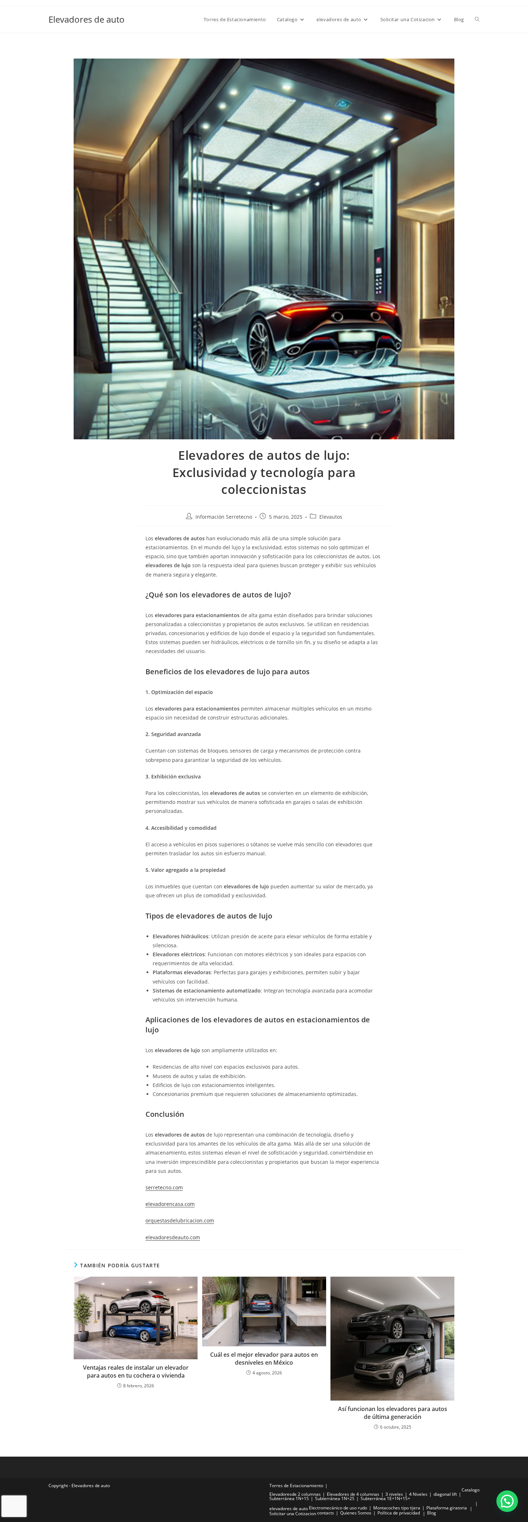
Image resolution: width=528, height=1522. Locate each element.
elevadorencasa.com (170, 1204)
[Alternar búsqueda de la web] (477, 19)
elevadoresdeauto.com (172, 1237)
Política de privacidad (399, 1513)
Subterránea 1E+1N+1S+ (385, 1498)
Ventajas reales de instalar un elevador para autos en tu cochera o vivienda (136, 1371)
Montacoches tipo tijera (396, 1508)
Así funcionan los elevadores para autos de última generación (392, 1413)
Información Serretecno (223, 516)
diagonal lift (445, 1494)
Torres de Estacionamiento (296, 1485)
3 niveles (394, 1494)
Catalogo (471, 1490)
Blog (431, 1513)
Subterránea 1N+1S (289, 1498)
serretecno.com (164, 1187)
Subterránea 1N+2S (335, 1498)
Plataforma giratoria (446, 1508)
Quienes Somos (355, 1513)
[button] (507, 1501)
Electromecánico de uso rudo (338, 1508)
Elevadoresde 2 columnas (295, 1494)
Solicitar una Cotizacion (292, 1514)
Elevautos (330, 516)
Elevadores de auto (86, 19)
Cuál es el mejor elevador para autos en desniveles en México (264, 1358)
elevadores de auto (288, 1508)
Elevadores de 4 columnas (353, 1494)
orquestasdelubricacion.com (179, 1220)
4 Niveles (418, 1494)
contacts (325, 1513)
